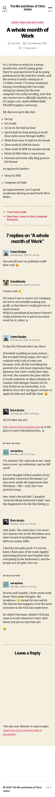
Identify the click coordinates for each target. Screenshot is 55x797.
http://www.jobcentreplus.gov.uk (23, 427)
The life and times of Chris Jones (27, 8)
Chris (17, 43)
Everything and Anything (27, 22)
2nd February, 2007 (37, 43)
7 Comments (29, 48)
